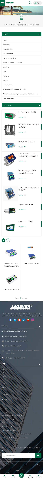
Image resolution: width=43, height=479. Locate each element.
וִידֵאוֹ (3, 380)
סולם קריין (6, 76)
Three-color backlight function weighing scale (20, 94)
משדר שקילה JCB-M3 (26, 205)
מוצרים (4, 376)
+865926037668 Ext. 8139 (15, 337)
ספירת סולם (6, 45)
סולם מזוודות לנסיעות (8, 419)
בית (7, 25)
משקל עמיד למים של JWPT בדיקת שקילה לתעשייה (27, 172)
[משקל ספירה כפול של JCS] (10, 145)
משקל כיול (5, 408)
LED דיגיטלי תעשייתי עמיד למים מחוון (13, 416)
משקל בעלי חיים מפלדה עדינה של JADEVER (29, 125)
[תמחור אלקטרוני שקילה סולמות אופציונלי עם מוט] (11, 253)
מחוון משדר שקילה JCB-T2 (27, 112)
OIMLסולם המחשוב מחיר (31, 263)
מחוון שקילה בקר (7, 49)
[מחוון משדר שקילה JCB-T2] (10, 116)
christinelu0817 (16, 346)
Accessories (7, 85)
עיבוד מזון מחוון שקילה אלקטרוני (11, 430)
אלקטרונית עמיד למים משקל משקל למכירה (14, 437)
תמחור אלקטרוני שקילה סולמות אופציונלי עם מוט (11, 265)
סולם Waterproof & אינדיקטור (12, 62)
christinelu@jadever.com (18, 341)
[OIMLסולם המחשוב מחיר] (31, 253)
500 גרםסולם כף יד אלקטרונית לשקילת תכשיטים (16, 434)
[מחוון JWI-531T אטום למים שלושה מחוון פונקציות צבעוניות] (10, 159)
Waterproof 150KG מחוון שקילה (12, 426)
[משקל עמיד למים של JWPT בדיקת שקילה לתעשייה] (10, 176)
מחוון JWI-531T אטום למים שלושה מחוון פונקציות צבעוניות (28, 155)
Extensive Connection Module (14, 89)
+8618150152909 (19, 358)
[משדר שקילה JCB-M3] (10, 210)
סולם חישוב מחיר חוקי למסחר (10, 412)
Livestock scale (8, 98)
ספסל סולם (6, 67)
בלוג (3, 391)
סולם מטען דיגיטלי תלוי (8, 423)
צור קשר (4, 387)
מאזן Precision (8, 54)
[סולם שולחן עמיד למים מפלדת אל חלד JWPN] (10, 193)
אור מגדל (4, 405)
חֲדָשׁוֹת (4, 384)
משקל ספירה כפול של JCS (27, 141)
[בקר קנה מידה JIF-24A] (10, 227)
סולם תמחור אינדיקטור (9, 58)
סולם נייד (5, 80)
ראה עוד (21, 117)
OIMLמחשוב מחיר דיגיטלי (11, 289)
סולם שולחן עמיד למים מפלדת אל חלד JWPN (29, 189)
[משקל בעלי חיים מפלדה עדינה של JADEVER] (10, 130)
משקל (4, 40)
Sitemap (5, 394)
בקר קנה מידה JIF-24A (26, 222)
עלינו (3, 373)
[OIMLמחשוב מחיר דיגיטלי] (11, 279)
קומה (4, 71)
